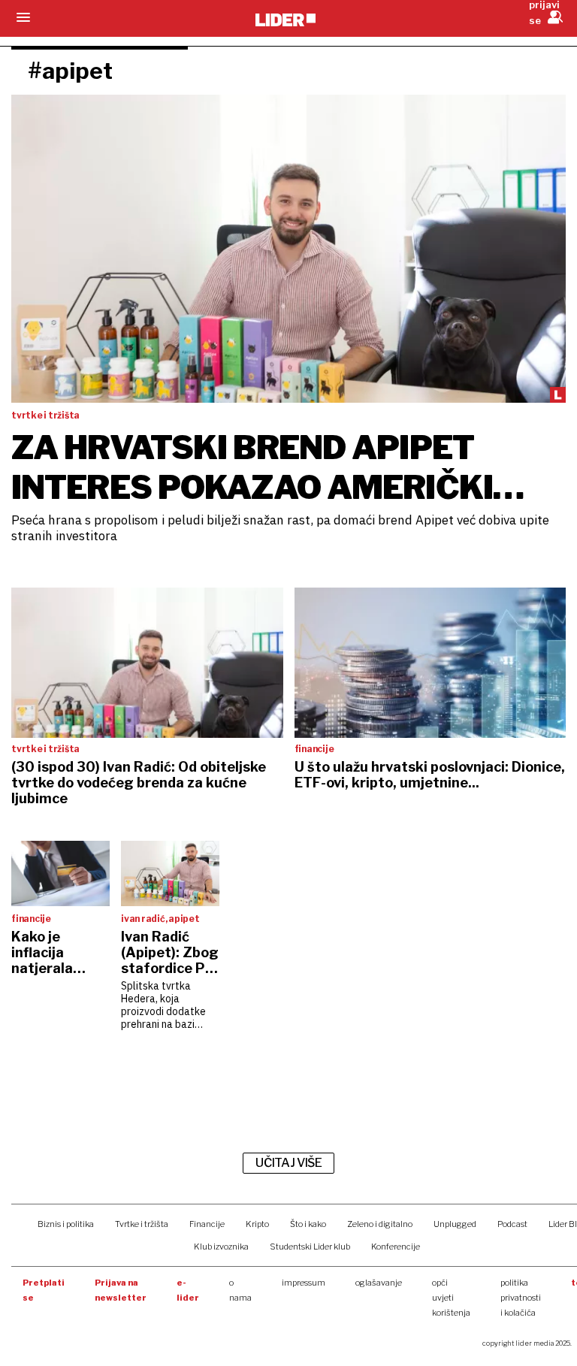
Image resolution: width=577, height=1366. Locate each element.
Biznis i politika (66, 1224)
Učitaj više (288, 1163)
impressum (303, 1282)
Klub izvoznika (221, 1246)
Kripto (257, 1224)
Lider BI (562, 1224)
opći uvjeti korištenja (451, 1297)
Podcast (512, 1224)
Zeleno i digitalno (379, 1224)
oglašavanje (378, 1282)
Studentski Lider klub (310, 1246)
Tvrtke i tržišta (141, 1224)
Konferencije (395, 1246)
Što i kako (308, 1224)
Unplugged (455, 1224)
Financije (207, 1224)
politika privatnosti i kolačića (520, 1297)
